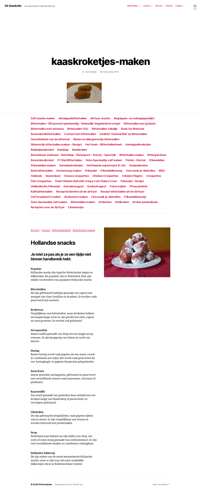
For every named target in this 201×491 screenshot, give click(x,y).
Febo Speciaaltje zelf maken (104, 160)
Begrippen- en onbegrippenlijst (134, 118)
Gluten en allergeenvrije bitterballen (96, 139)
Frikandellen (157, 160)
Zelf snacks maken (43, 118)
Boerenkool (53, 176)
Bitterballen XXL (77, 128)
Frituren (169, 6)
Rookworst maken (76, 196)
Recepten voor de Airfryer (48, 207)
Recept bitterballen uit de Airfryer (122, 191)
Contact (46, 230)
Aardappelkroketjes (138, 144)
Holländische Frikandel (45, 186)
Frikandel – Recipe (132, 181)
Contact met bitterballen (80, 134)
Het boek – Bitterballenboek (103, 144)
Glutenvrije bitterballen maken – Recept (56, 144)
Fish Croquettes (41, 181)
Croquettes (153, 176)
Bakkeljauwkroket (42, 149)
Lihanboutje (76, 207)
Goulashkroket (138, 165)
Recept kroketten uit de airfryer (76, 191)
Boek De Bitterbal (132, 128)
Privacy (35, 230)
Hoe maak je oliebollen (140, 170)
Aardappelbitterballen (72, 118)
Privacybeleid (138, 186)
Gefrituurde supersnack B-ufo (106, 165)
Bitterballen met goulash (139, 123)
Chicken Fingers (132, 176)
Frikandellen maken (43, 165)
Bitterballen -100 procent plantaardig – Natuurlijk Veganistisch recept (75, 123)
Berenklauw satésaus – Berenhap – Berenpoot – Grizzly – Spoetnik (73, 155)
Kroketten (105, 202)
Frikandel (91, 170)
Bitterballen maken (131, 155)
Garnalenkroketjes (71, 165)
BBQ (162, 170)
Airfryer (158, 6)
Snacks (146, 6)
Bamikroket (79, 149)
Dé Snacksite (13, 5)
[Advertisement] (100, 29)
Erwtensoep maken (68, 170)
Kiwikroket (122, 202)
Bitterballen (132, 6)
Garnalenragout (73, 186)
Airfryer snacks (100, 118)
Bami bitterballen (42, 170)
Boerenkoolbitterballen (46, 134)
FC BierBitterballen (69, 160)
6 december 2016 (111, 72)
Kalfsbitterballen (42, 191)
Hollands (36, 176)
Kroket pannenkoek (145, 202)
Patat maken (118, 186)
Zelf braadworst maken (46, 196)
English (179, 6)
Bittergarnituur (156, 155)
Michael (93, 72)
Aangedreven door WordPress (69, 484)
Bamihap (63, 149)
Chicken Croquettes (106, 176)
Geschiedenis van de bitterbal (50, 139)
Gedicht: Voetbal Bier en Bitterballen (123, 134)
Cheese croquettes (76, 176)
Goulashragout (96, 186)
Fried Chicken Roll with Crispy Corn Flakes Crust (86, 181)
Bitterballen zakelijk (104, 128)
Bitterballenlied (61, 230)
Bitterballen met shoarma (47, 128)
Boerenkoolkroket (42, 160)
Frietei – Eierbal (135, 160)
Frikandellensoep (111, 170)
